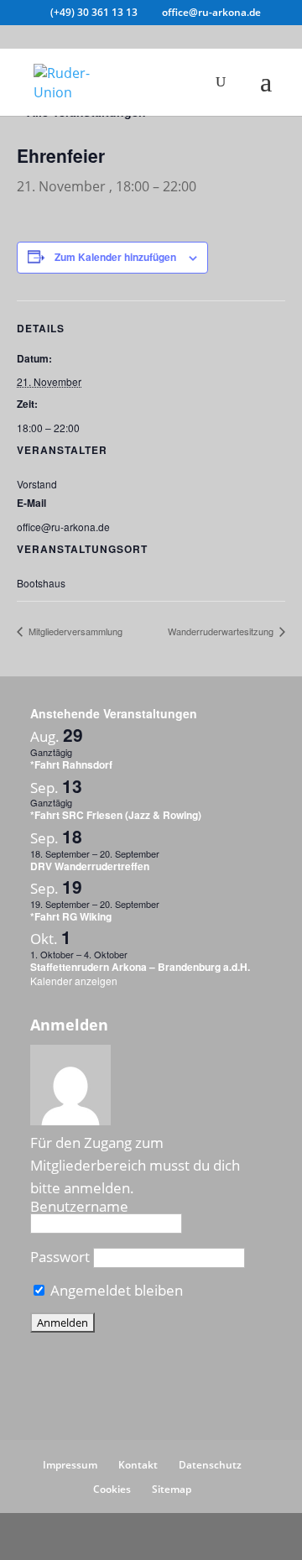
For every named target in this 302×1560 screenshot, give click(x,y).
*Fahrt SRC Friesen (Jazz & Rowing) (115, 814)
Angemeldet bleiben (115, 1290)
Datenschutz (210, 1465)
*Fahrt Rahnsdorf (71, 764)
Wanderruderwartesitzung (222, 631)
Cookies (112, 1489)
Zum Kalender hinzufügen (115, 256)
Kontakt (138, 1465)
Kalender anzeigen (73, 980)
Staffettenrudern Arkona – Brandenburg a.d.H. (140, 966)
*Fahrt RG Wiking (71, 916)
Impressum (70, 1465)
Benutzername (79, 1206)
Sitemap (171, 1489)
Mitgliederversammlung (74, 631)
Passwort (60, 1256)
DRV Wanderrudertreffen (89, 866)
